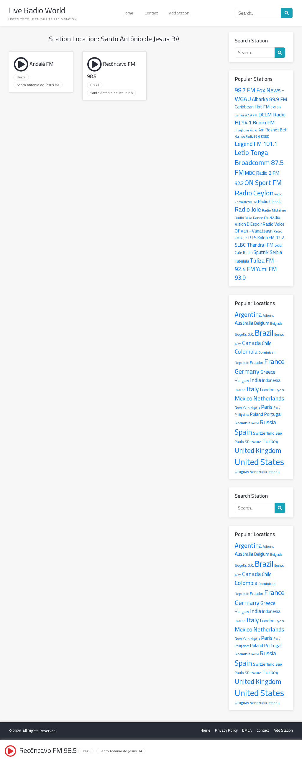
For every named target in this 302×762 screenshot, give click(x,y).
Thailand (256, 442)
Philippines (242, 415)
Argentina (248, 314)
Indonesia (271, 380)
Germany (247, 371)
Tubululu (242, 261)
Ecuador (256, 362)
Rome (255, 423)
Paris (267, 407)
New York (242, 407)
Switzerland (264, 433)
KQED (265, 136)
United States (259, 462)
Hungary (242, 380)
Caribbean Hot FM (252, 107)
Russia (268, 422)
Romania (242, 423)
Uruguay (242, 471)
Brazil (21, 77)
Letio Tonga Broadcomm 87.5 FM (259, 162)
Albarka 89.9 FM (269, 99)
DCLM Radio (271, 114)
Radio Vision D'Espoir (257, 220)
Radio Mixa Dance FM (252, 217)
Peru (276, 407)
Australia (244, 323)
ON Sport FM (263, 182)
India (255, 380)
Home (128, 13)
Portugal (272, 414)
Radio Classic (269, 201)
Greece (267, 372)
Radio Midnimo (274, 210)
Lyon (279, 390)
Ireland (240, 390)
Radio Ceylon (254, 192)
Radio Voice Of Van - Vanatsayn (260, 227)
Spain (243, 432)
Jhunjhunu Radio (246, 130)
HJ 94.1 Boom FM (255, 122)
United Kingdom (258, 450)
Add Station (179, 13)
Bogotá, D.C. (244, 334)
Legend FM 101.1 (256, 143)
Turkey (270, 441)
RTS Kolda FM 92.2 (266, 237)
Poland (256, 414)
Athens (268, 315)
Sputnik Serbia (268, 252)
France (274, 361)
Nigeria (255, 407)
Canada (251, 343)
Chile (267, 343)
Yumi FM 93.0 (256, 273)
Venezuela (258, 472)
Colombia (246, 351)
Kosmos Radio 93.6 (247, 136)
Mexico (243, 398)
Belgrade (276, 323)
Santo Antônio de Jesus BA (38, 85)
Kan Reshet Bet (272, 130)
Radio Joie (248, 209)
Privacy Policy (226, 730)
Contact (151, 13)
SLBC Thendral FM (254, 245)
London (267, 389)
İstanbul (274, 471)
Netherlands (268, 398)
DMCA (247, 730)
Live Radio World (36, 10)
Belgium (261, 323)
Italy (253, 389)
